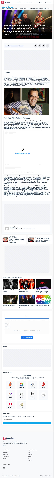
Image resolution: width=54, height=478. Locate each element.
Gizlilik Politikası (48, 475)
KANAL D (30, 456)
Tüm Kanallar (6, 456)
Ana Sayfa (4, 7)
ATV (29, 452)
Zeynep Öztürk (8, 34)
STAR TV (30, 460)
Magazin (10, 7)
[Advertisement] (27, 60)
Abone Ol (27, 422)
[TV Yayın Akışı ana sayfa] (8, 438)
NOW (29, 458)
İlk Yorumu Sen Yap (27, 337)
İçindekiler (7, 72)
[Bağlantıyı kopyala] (47, 46)
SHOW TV (30, 454)
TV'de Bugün (5, 452)
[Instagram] (4, 468)
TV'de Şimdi (5, 454)
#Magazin (21, 45)
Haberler (5, 458)
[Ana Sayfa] (6, 2)
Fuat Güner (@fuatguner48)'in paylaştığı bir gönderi (22, 171)
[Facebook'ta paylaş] (39, 46)
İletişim (41, 475)
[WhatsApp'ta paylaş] (43, 46)
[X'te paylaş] (35, 46)
